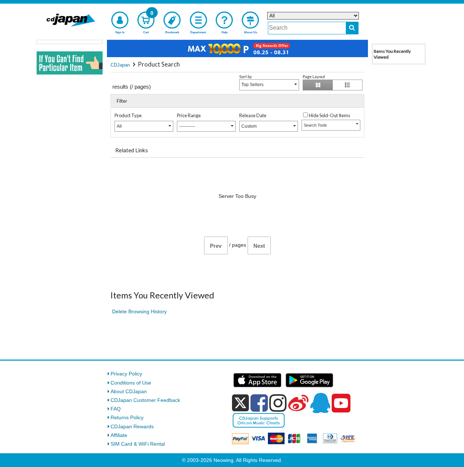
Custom (249, 126)
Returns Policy (127, 417)
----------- (187, 126)
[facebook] (259, 403)
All (119, 126)
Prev (215, 246)
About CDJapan (129, 391)
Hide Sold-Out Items (329, 115)
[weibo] (298, 403)
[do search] (352, 28)
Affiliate (119, 435)
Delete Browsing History (139, 311)
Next (259, 246)
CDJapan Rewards (132, 426)
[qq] (320, 403)
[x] (240, 403)
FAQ (116, 409)
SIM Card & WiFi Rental (138, 444)
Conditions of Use (131, 383)
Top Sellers (252, 84)
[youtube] (341, 403)
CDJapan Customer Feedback (145, 400)
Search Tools (315, 125)
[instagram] (278, 403)
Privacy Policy (126, 374)
